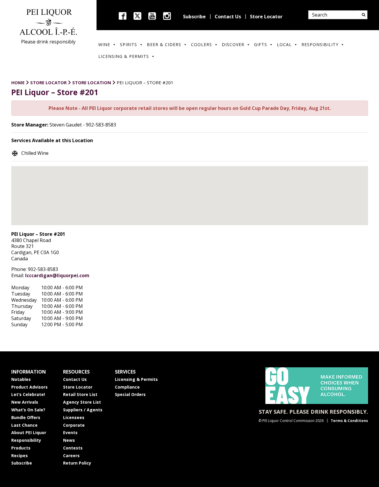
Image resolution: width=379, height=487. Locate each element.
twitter (137, 16)
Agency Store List (82, 402)
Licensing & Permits (123, 56)
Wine (104, 44)
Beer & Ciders (164, 44)
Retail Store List (80, 394)
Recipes (19, 455)
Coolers (201, 44)
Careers (71, 455)
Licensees (73, 417)
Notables (21, 379)
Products (20, 448)
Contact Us (228, 16)
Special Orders (130, 394)
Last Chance (24, 425)
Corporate (74, 425)
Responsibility (319, 44)
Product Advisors (29, 387)
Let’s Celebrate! (28, 394)
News (69, 440)
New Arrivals (24, 402)
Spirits (128, 44)
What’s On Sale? (28, 410)
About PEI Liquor (28, 432)
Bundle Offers (25, 417)
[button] (189, 190)
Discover (233, 44)
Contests (73, 448)
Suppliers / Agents (82, 410)
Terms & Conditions (349, 420)
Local (284, 44)
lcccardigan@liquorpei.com (57, 275)
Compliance (127, 387)
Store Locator (266, 16)
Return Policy (77, 463)
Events (70, 432)
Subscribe (194, 16)
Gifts (260, 44)
